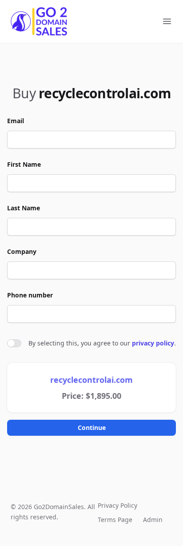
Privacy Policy (117, 505)
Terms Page (115, 519)
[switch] (14, 343)
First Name (24, 164)
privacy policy (153, 343)
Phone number (30, 295)
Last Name (23, 208)
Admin (153, 519)
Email (15, 120)
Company (21, 251)
